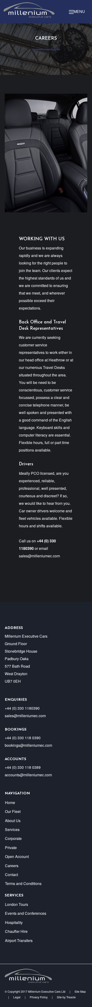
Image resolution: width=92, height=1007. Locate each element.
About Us (13, 820)
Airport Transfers (19, 940)
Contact (11, 874)
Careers (11, 865)
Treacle (71, 997)
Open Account (17, 856)
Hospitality (14, 922)
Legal (17, 997)
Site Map (80, 991)
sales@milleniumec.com (39, 556)
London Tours (16, 904)
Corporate (13, 838)
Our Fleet (13, 811)
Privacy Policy (39, 997)
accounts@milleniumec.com (28, 774)
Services (12, 829)
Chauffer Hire (16, 931)
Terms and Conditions (23, 883)
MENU (79, 12)
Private (11, 847)
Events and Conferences (25, 913)
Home (10, 802)
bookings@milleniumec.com (28, 745)
